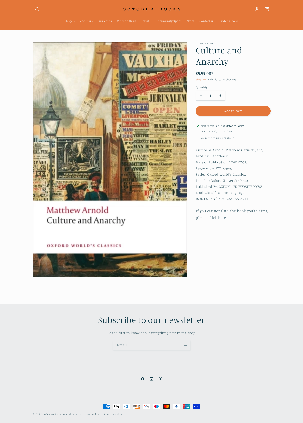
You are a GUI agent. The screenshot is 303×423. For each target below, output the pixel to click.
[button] (37, 9)
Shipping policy (112, 414)
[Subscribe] (185, 345)
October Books (49, 414)
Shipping (201, 79)
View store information (217, 138)
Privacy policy (91, 414)
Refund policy (71, 414)
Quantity (201, 87)
